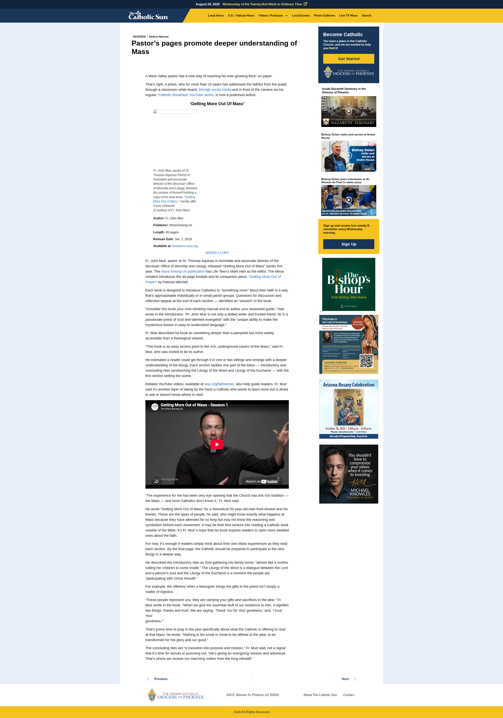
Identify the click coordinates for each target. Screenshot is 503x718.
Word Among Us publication (183, 271)
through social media (215, 90)
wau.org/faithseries (219, 384)
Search (366, 15)
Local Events (301, 15)
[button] (348, 112)
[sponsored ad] (348, 344)
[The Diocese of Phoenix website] (175, 695)
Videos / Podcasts (271, 15)
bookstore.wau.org (185, 246)
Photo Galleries (324, 15)
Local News (216, 15)
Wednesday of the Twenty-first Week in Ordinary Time (262, 4)
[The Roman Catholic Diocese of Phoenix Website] (348, 72)
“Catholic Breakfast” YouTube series (185, 95)
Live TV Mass (348, 15)
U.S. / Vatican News (241, 15)
